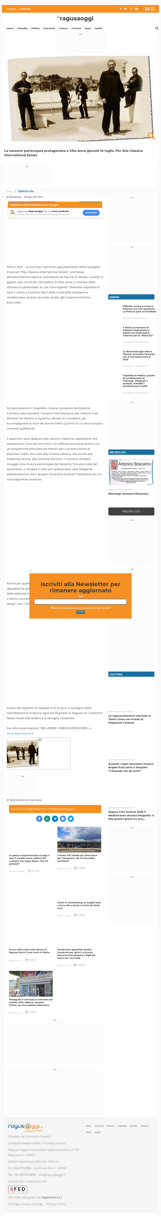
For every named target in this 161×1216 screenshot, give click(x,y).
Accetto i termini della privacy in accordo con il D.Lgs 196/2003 (81, 608)
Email (80, 596)
